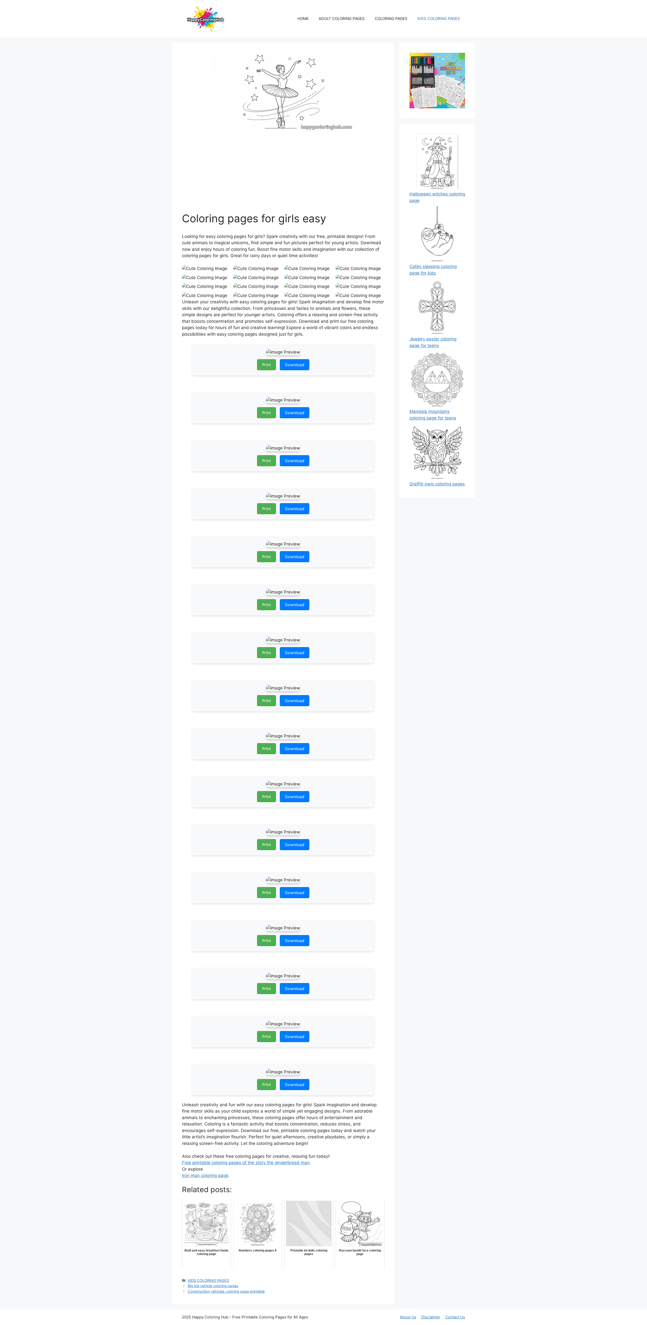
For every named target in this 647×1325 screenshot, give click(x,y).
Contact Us (455, 1317)
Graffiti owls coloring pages (437, 483)
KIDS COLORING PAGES (439, 18)
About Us (408, 1317)
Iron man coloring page (205, 1175)
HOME (303, 18)
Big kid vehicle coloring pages (213, 1286)
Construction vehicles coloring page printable (226, 1291)
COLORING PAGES (391, 18)
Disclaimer (430, 1317)
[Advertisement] (283, 174)
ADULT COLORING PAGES (342, 18)
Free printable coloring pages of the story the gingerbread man (246, 1162)
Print (266, 364)
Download (294, 364)
